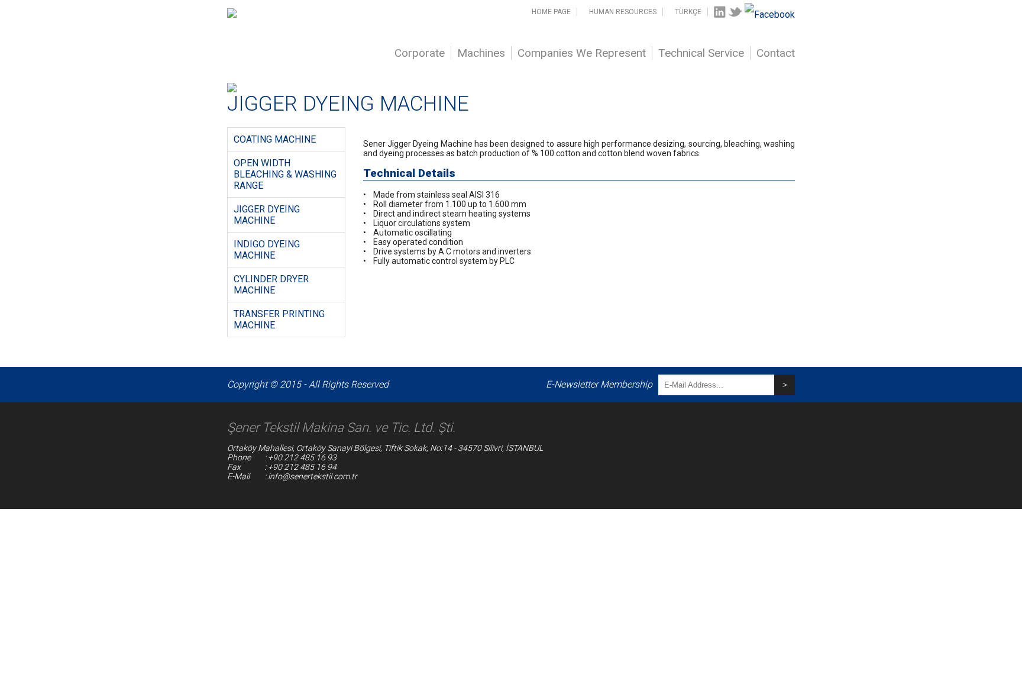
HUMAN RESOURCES (622, 12)
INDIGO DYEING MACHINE (267, 249)
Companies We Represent (582, 53)
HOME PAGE (551, 12)
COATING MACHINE (275, 139)
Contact (775, 53)
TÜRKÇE (688, 12)
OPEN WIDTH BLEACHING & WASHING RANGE (285, 174)
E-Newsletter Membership (599, 384)
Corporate (419, 53)
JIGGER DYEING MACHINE (267, 215)
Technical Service (701, 53)
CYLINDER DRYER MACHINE (271, 284)
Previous (209, 83)
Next (812, 83)
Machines (481, 53)
